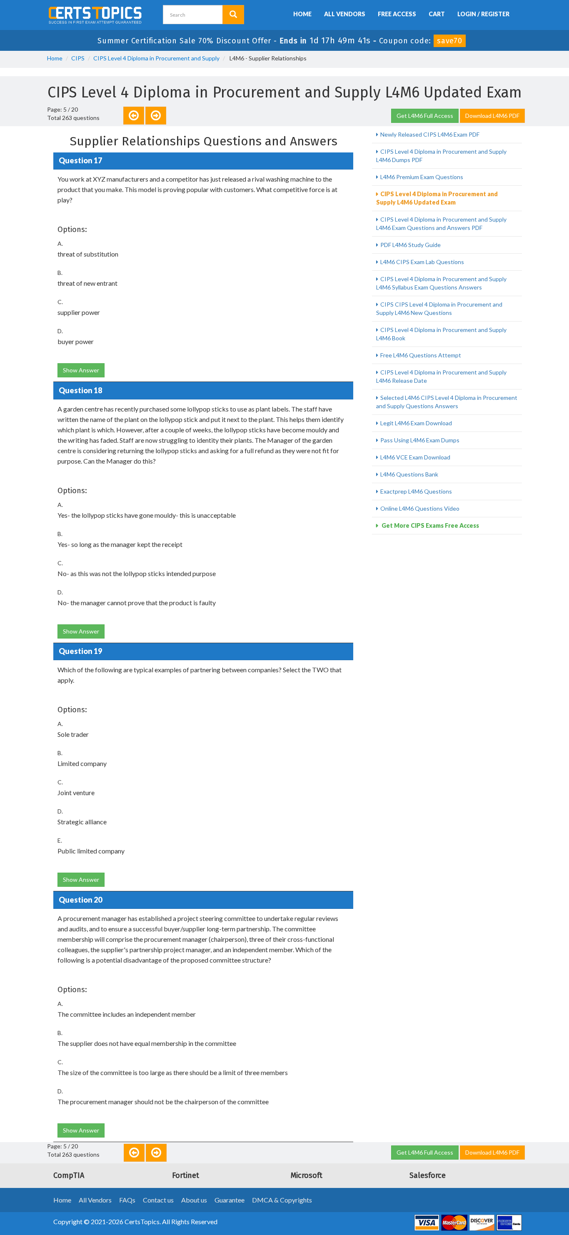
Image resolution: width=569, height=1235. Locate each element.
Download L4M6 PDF (492, 115)
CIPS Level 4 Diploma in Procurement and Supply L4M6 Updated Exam (437, 198)
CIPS (78, 58)
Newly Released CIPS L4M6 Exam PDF (429, 134)
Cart (437, 13)
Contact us (158, 1200)
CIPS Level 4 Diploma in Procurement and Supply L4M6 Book (441, 334)
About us (194, 1200)
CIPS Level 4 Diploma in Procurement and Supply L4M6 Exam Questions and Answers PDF (441, 223)
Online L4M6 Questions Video (419, 508)
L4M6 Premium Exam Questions (421, 176)
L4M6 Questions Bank (409, 474)
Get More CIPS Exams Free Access (429, 525)
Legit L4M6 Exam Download (416, 423)
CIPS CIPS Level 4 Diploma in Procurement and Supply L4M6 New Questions (439, 308)
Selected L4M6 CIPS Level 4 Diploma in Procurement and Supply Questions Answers (446, 401)
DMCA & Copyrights (282, 1200)
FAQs (127, 1200)
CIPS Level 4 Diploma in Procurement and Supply (156, 58)
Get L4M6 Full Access (425, 115)
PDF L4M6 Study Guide (410, 244)
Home (302, 13)
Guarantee (230, 1200)
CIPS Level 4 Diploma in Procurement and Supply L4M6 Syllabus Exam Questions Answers (441, 283)
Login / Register (483, 13)
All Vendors (344, 13)
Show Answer (81, 370)
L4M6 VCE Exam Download (415, 457)
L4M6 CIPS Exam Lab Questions (422, 261)
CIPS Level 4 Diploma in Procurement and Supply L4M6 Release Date (441, 376)
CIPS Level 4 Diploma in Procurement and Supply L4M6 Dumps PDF (441, 155)
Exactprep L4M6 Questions (416, 491)
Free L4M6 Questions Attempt (420, 355)
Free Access (397, 13)
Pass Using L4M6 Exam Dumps (419, 440)
